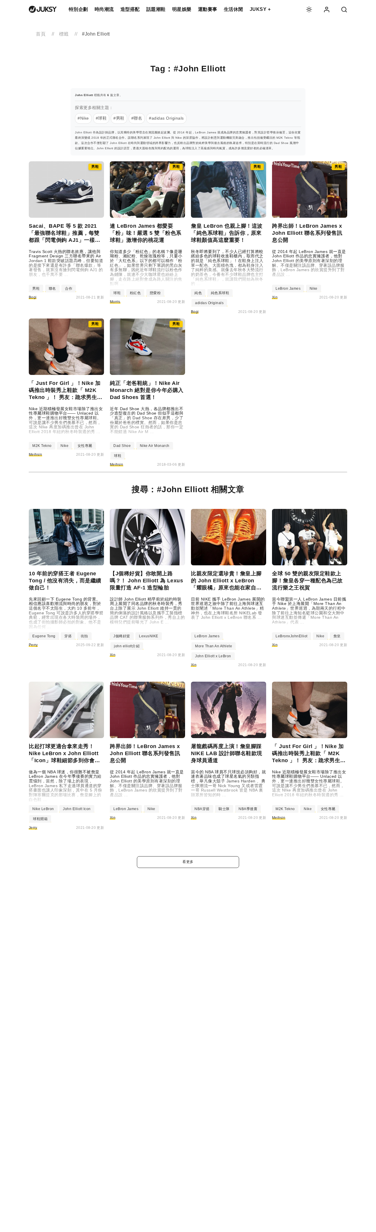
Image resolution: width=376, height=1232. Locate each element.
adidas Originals (209, 303)
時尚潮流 (104, 9)
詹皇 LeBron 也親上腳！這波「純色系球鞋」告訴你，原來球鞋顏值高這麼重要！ (227, 233)
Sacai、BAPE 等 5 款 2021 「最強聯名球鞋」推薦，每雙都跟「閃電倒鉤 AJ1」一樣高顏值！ (64, 233)
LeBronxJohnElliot (292, 636)
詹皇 (337, 636)
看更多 (188, 862)
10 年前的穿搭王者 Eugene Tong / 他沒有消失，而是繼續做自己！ (65, 581)
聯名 (52, 288)
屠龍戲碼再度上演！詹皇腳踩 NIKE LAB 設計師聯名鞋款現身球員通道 (226, 753)
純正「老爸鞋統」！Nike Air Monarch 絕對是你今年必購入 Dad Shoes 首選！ (147, 390)
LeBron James (288, 288)
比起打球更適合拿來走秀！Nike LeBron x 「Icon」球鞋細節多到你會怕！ (63, 753)
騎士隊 (224, 809)
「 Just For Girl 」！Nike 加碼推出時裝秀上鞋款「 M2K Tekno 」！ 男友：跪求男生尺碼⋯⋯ (66, 390)
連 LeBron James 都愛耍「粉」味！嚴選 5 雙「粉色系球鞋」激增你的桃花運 (146, 233)
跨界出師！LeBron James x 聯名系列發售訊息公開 (307, 233)
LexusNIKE (148, 636)
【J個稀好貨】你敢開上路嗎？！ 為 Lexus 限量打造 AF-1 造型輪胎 (146, 581)
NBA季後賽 (248, 809)
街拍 (84, 636)
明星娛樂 (182, 9)
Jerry (33, 828)
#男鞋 (119, 118)
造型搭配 (130, 9)
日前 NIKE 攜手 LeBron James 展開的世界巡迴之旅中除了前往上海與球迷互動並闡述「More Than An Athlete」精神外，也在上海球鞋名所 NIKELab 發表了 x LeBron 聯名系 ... (228, 608)
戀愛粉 (155, 293)
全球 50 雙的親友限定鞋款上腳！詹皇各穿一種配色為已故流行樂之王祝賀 (307, 581)
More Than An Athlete (213, 646)
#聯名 (136, 118)
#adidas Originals (166, 118)
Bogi (32, 297)
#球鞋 (101, 118)
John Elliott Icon (77, 809)
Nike (314, 288)
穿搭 (68, 636)
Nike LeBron (43, 809)
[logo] (43, 9)
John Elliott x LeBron (213, 656)
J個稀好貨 (121, 636)
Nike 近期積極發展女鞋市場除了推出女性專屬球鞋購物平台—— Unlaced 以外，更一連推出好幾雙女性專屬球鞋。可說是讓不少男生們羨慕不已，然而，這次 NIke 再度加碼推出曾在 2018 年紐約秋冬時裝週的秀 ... (66, 420)
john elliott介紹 (127, 646)
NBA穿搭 (202, 809)
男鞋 (36, 288)
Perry (33, 645)
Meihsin (35, 454)
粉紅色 (135, 293)
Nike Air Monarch (154, 446)
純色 (198, 293)
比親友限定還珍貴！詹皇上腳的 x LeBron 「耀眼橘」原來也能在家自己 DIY (226, 581)
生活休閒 (233, 9)
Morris (115, 302)
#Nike (83, 118)
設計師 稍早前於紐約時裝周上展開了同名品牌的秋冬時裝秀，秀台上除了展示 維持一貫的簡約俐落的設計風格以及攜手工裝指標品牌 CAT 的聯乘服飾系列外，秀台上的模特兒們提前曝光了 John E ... (147, 610)
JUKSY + (260, 9)
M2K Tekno (42, 446)
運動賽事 (207, 9)
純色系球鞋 (220, 293)
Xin (275, 297)
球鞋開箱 (40, 819)
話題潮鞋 (156, 9)
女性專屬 (85, 446)
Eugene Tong (44, 636)
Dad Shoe (122, 446)
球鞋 (117, 293)
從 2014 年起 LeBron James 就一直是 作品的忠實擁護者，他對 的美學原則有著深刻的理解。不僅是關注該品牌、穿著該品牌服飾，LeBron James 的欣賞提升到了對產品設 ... (309, 263)
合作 (68, 288)
